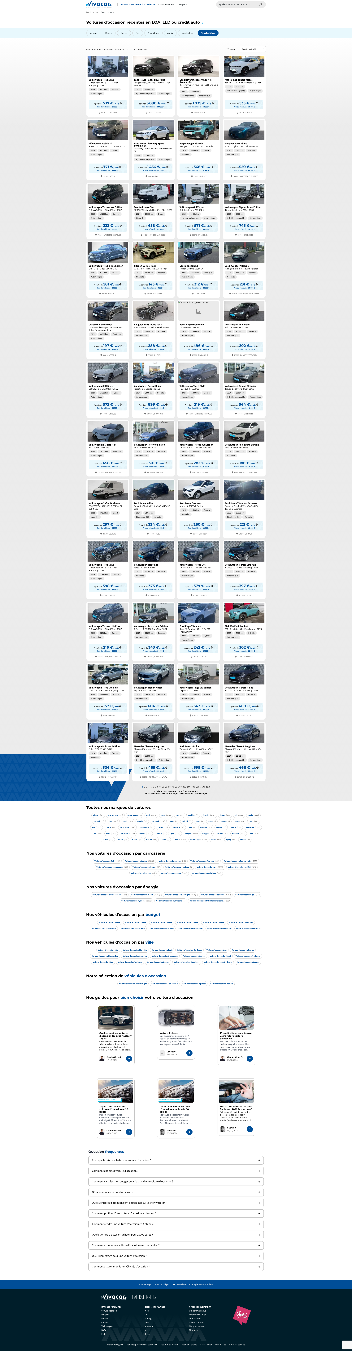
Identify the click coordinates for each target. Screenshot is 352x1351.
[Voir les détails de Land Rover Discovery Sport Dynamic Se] (153, 149)
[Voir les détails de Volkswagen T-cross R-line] (244, 691)
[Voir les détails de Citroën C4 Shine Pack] (107, 329)
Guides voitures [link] (196, 1322)
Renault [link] (105, 1318)
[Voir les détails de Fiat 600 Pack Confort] (244, 631)
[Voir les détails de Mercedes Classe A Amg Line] (153, 751)
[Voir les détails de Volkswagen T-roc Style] (107, 85)
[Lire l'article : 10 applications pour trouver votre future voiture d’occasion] (250, 1059)
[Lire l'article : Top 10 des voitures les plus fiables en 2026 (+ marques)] (250, 1129)
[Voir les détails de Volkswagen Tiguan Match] (153, 691)
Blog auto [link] (193, 1330)
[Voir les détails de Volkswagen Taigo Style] (198, 389)
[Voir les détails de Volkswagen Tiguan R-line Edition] (244, 211)
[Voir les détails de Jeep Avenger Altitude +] (244, 269)
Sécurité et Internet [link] (169, 1344)
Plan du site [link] (220, 1344)
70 (173, 786)
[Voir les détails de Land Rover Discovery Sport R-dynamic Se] (198, 85)
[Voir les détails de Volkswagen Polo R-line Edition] (244, 448)
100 (180, 786)
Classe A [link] (149, 1326)
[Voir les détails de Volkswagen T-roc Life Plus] (107, 691)
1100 (202, 786)
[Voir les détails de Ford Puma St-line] (153, 508)
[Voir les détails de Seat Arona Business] (198, 508)
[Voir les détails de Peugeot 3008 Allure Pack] (153, 329)
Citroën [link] (104, 1322)
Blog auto (183, 4)
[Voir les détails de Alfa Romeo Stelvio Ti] (107, 149)
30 (166, 786)
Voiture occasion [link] (109, 1310)
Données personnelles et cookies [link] (142, 1344)
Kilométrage (153, 33)
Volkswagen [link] (107, 1326)
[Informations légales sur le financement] (121, 103)
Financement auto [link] (197, 1314)
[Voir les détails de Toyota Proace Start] (153, 211)
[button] (176, 1160)
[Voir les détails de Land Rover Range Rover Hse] (153, 85)
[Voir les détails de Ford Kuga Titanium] (198, 631)
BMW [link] (103, 1330)
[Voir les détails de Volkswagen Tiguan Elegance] (244, 389)
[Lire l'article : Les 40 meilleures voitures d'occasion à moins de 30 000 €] (189, 1132)
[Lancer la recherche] (260, 4)
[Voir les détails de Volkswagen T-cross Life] (198, 569)
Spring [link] (148, 1318)
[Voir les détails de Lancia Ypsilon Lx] (198, 269)
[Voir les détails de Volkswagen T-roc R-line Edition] (107, 269)
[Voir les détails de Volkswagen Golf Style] (198, 211)
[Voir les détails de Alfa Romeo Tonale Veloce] (244, 85)
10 (163, 786)
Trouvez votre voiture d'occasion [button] (136, 4)
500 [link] (147, 1322)
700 (193, 786)
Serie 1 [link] (148, 1334)
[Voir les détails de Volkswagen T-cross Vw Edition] (107, 211)
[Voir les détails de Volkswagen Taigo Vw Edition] (198, 691)
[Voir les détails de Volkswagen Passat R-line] (153, 389)
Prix (137, 33)
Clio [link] (147, 1310)
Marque (93, 33)
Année (170, 33)
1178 (208, 786)
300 (184, 786)
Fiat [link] (103, 1334)
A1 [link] (146, 1330)
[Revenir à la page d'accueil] (99, 4)
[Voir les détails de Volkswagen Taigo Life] (153, 569)
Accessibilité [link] (206, 1344)
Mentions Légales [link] (115, 1344)
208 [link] (147, 1314)
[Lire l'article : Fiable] (129, 1059)
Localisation (187, 33)
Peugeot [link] (105, 1314)
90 (176, 786)
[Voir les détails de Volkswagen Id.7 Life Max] (107, 448)
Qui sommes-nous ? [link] (198, 1310)
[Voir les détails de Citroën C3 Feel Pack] (153, 269)
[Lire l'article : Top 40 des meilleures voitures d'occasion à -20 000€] (129, 1132)
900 (197, 786)
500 (188, 786)
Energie (124, 33)
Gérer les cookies (237, 1344)
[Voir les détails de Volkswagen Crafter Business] (107, 508)
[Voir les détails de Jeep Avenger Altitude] (198, 149)
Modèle (108, 33)
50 (169, 786)
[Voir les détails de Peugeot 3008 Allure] (244, 149)
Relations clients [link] (189, 1344)
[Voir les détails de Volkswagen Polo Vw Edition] (153, 448)
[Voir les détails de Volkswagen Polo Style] (244, 329)
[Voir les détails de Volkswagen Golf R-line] (198, 329)
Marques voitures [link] (197, 1326)
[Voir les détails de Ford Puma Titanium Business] (244, 508)
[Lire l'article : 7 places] (189, 1053)
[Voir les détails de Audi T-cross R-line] (198, 751)
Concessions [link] (195, 1318)
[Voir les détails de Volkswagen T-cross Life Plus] (244, 569)
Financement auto (166, 4)
